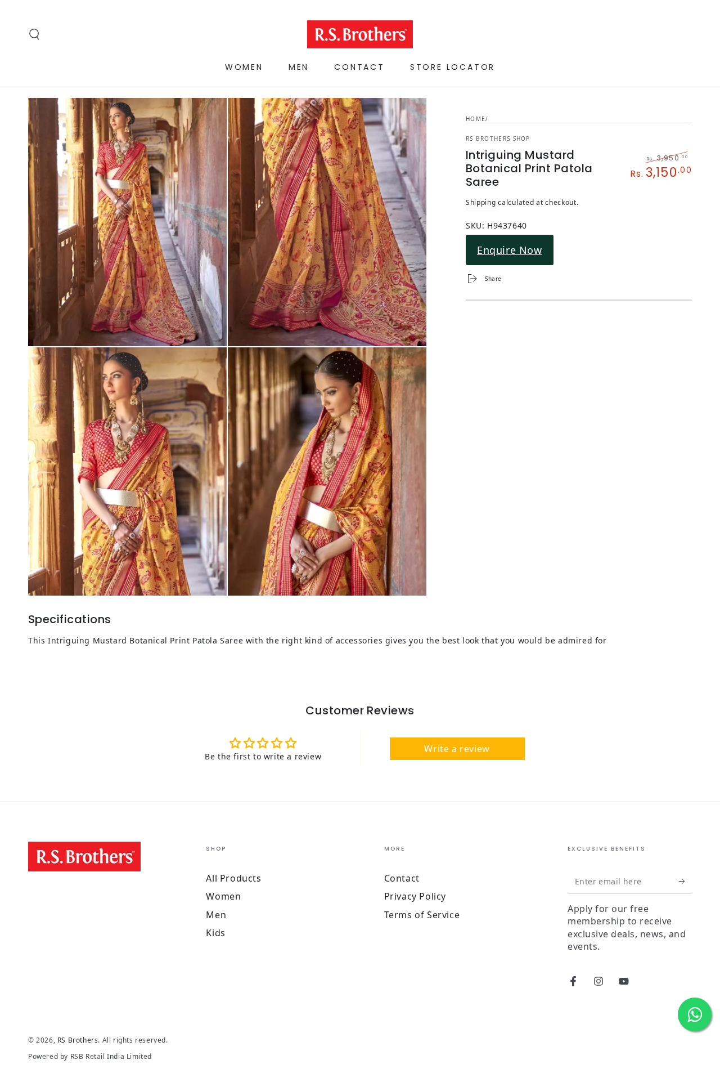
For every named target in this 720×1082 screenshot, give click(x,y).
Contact (402, 878)
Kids (215, 933)
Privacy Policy (415, 896)
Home (475, 119)
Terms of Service (422, 915)
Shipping (481, 202)
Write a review (456, 749)
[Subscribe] (685, 881)
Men (216, 915)
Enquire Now (509, 250)
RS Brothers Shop (498, 138)
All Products (233, 878)
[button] (34, 34)
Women (223, 896)
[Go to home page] (360, 34)
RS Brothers (77, 1040)
